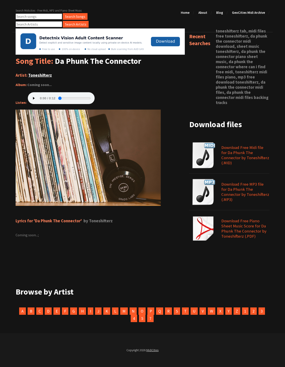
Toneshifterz (40, 75)
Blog (219, 12)
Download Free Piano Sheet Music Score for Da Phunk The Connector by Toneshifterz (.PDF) (244, 228)
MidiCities (152, 350)
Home (185, 12)
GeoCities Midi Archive (248, 12)
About (202, 12)
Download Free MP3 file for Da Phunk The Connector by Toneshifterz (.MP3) (245, 192)
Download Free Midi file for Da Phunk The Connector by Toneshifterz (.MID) (245, 155)
